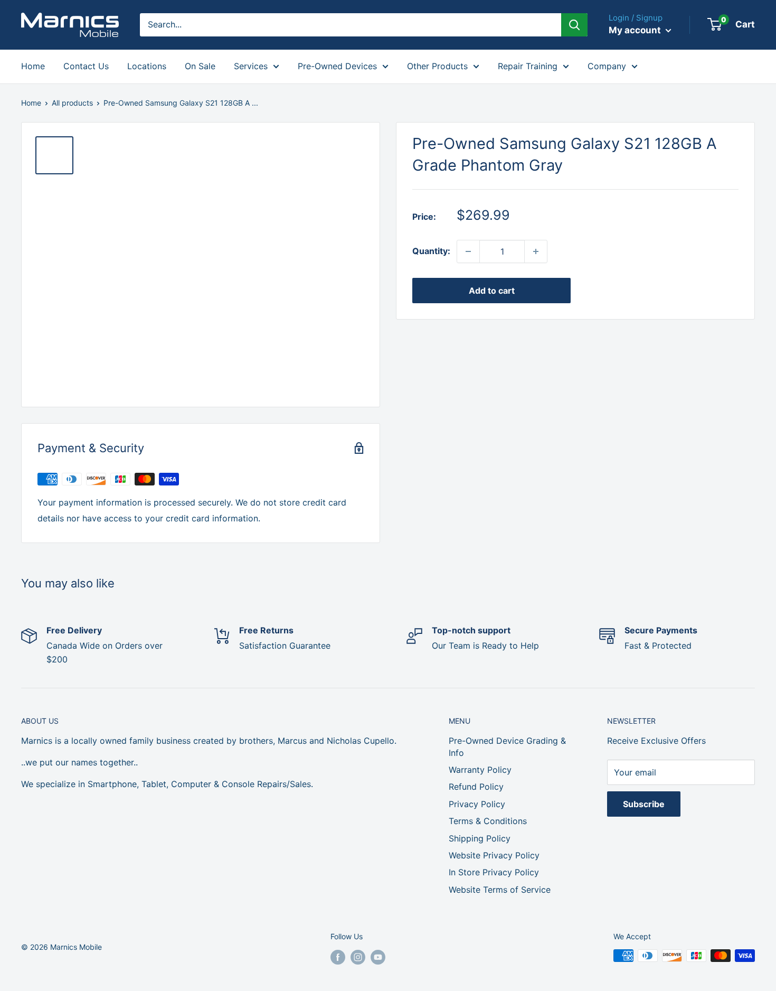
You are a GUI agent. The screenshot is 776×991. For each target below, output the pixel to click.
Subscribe (644, 804)
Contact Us (86, 66)
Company (607, 66)
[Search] (574, 24)
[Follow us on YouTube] (378, 956)
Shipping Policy (479, 838)
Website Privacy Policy (494, 855)
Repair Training (527, 66)
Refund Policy (476, 786)
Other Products (437, 66)
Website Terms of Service (500, 889)
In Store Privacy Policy (494, 872)
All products (72, 102)
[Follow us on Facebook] (337, 956)
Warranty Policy (480, 769)
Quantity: (431, 251)
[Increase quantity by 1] (536, 251)
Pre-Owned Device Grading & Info (507, 746)
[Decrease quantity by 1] (468, 251)
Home (33, 66)
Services (251, 66)
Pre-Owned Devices (337, 66)
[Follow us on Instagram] (358, 956)
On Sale (200, 66)
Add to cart (492, 290)
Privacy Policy (477, 804)
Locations (146, 66)
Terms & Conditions (488, 821)
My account (636, 30)
